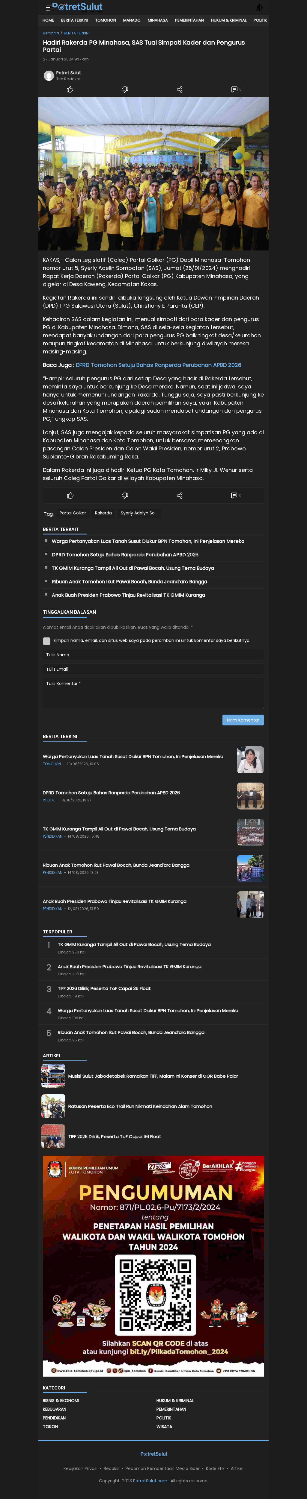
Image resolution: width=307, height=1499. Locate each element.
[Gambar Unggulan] (153, 173)
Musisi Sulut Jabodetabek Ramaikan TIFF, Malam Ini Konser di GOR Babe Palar (153, 1076)
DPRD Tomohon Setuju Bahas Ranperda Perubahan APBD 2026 (158, 365)
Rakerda (103, 513)
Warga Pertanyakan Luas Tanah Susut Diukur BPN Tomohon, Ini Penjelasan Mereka (149, 541)
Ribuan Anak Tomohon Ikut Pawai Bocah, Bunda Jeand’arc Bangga (129, 581)
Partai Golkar (73, 513)
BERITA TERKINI (76, 33)
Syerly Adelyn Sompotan (141, 513)
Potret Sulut (68, 73)
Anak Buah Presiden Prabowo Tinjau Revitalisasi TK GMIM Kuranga (129, 595)
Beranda (51, 33)
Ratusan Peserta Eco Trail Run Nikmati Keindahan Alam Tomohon (140, 1106)
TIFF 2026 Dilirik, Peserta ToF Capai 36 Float (105, 988)
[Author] (49, 76)
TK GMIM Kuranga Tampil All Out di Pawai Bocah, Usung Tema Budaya (133, 568)
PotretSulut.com (150, 1481)
